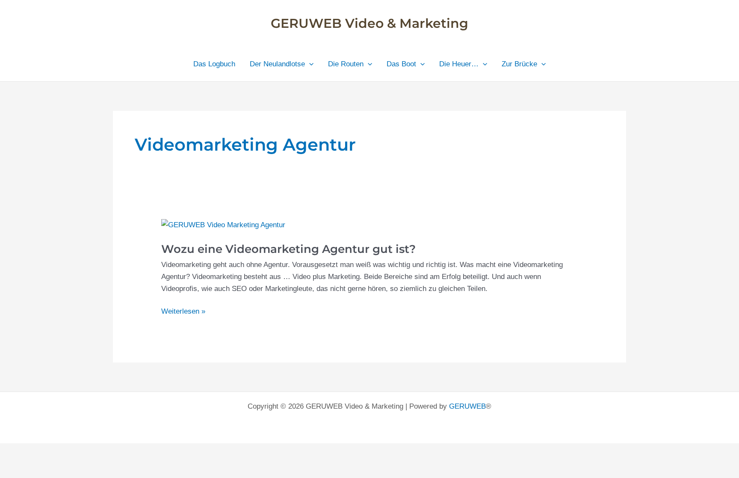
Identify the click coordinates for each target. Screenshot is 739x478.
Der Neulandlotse (277, 64)
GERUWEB (467, 406)
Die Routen (346, 64)
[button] (309, 64)
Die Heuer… (459, 64)
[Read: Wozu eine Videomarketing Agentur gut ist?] (223, 225)
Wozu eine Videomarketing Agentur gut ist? (288, 249)
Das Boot (401, 64)
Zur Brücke (519, 64)
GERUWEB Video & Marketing (369, 23)
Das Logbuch (214, 64)
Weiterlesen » (183, 312)
